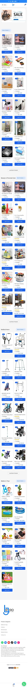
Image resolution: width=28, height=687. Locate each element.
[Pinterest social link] (12, 1)
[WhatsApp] (2, 642)
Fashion (3, 627)
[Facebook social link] (9, 1)
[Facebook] (5, 642)
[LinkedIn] (15, 642)
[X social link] (10, 1)
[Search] (18, 1)
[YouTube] (9, 642)
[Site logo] (13, 4)
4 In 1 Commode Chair (19, 348)
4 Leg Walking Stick (6, 371)
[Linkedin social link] (14, 1)
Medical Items (4, 632)
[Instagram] (18, 642)
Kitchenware (4, 629)
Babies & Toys (4, 624)
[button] (7, 52)
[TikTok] (12, 642)
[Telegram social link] (16, 1)
